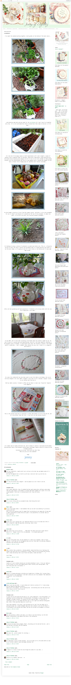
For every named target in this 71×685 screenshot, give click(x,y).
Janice (57, 463)
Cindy (7, 571)
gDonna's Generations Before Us (61, 491)
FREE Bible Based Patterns (23, 28)
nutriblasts (33, 122)
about (57, 28)
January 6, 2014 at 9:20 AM (12, 659)
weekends (14, 464)
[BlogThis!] (32, 462)
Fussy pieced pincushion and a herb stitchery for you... (61, 484)
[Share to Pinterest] (35, 462)
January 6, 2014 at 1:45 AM (12, 579)
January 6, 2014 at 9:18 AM (12, 643)
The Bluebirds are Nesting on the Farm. (61, 478)
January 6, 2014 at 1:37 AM (12, 557)
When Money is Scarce (61, 472)
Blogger (42, 672)
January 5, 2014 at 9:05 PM (12, 524)
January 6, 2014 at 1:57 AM (12, 590)
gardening (10, 464)
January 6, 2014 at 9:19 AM (12, 651)
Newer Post (6, 664)
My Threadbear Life (60, 467)
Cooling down (59, 475)
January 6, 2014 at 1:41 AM (12, 567)
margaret (8, 469)
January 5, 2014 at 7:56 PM (12, 515)
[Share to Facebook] (34, 462)
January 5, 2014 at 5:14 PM (12, 483)
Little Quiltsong (10, 583)
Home (4, 28)
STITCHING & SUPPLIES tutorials (48, 28)
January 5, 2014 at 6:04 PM (12, 502)
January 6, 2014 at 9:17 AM (12, 634)
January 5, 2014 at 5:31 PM (12, 495)
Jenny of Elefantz (10, 479)
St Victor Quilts (60, 474)
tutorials (40, 28)
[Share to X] (33, 462)
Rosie (7, 613)
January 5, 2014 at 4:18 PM (12, 475)
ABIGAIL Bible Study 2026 (33, 28)
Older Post (49, 664)
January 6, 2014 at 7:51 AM (12, 618)
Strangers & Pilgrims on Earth (61, 487)
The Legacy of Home (60, 471)
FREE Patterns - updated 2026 (12, 28)
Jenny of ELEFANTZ (60, 482)
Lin (7, 537)
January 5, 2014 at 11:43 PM (12, 533)
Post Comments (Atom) (15, 666)
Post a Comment (8, 661)
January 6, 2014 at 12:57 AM (12, 544)
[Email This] (31, 462)
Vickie (7, 519)
